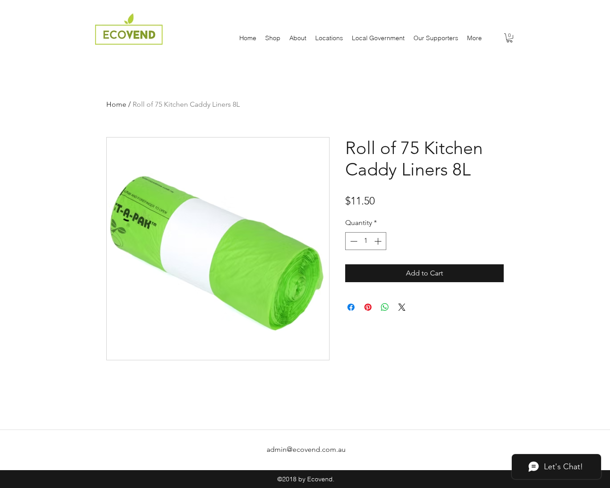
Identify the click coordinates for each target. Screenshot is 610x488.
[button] (509, 37)
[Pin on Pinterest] (368, 307)
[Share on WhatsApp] (385, 307)
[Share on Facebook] (351, 307)
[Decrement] (353, 241)
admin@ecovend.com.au (306, 449)
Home (116, 104)
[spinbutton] (365, 241)
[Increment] (378, 241)
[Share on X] (402, 307)
